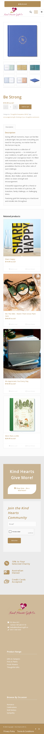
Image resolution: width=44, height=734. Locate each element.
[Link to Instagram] (39, 729)
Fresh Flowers (12, 664)
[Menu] (35, 11)
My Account (23, 4)
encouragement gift (9, 117)
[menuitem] (22, 4)
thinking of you (20, 117)
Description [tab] (9, 127)
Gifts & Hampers (13, 659)
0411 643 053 (15, 629)
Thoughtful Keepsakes (17, 114)
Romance (10, 704)
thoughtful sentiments (32, 117)
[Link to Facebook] (35, 729)
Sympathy (11, 713)
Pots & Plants (12, 661)
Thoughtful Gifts (13, 667)
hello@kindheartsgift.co (19, 627)
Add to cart (25, 107)
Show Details (31, 269)
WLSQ (26, 114)
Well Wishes (11, 710)
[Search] (29, 11)
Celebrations (12, 707)
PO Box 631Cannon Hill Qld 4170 (18, 623)
